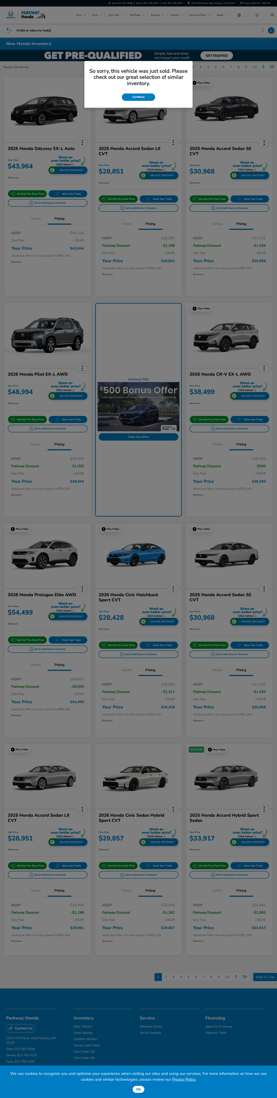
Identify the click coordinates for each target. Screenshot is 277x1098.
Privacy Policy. (184, 1079)
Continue (138, 97)
